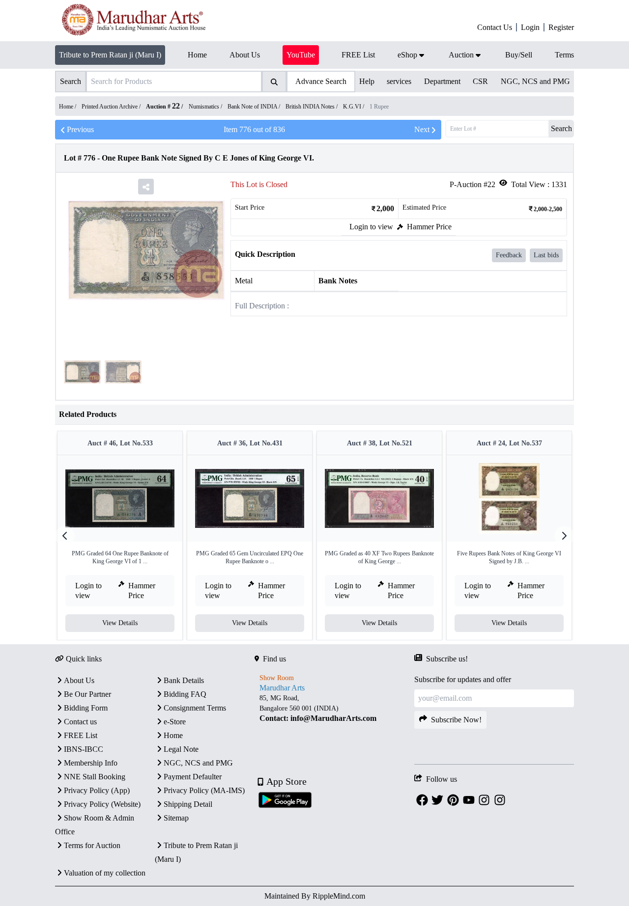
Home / (68, 106)
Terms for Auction (92, 845)
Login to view (371, 226)
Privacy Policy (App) (97, 790)
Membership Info (90, 763)
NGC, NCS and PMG (535, 81)
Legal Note (181, 749)
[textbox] (334, 708)
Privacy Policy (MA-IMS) (204, 790)
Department (442, 81)
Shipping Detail (188, 804)
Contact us (80, 721)
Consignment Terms (195, 708)
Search (561, 128)
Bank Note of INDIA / (255, 106)
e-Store (175, 721)
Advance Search (320, 81)
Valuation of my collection (104, 873)
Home (173, 735)
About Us (79, 680)
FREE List (80, 735)
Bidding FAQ (185, 694)
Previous (80, 129)
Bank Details (184, 680)
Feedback (509, 255)
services (399, 81)
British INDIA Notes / (312, 106)
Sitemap (176, 818)
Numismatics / (206, 106)
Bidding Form (86, 708)
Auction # (163, 106)
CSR (480, 81)
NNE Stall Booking (94, 776)
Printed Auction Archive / (112, 106)
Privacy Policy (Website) (102, 804)
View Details (120, 623)
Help (366, 81)
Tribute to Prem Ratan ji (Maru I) (110, 55)
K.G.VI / (354, 106)
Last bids (546, 255)
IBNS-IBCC (83, 749)
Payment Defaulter (193, 776)
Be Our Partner (87, 694)
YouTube (300, 55)
